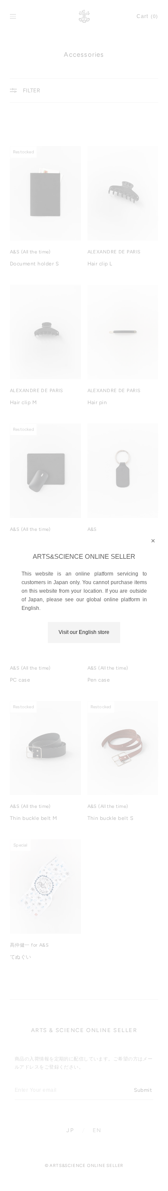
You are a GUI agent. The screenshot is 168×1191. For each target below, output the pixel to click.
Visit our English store (84, 632)
